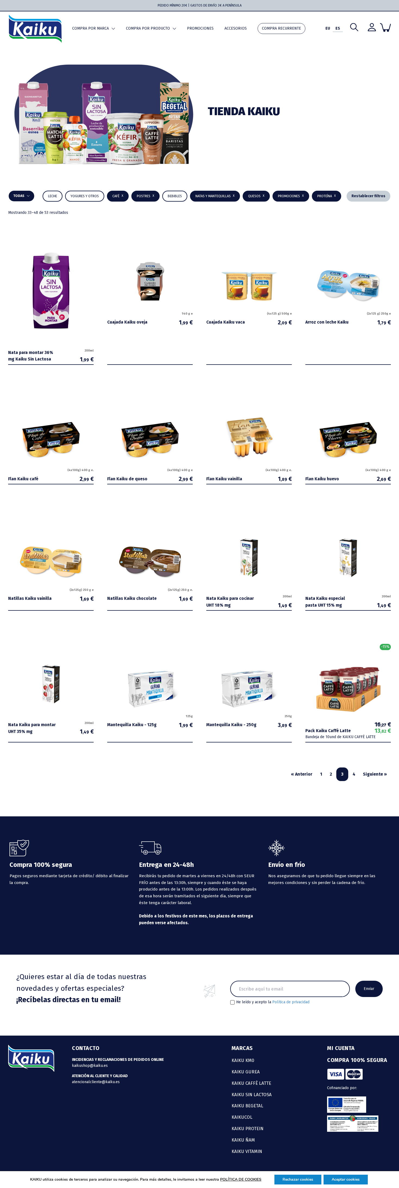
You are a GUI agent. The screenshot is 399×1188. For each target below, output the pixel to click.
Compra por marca (90, 28)
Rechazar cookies (298, 1179)
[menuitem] (328, 28)
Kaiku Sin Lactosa (252, 1094)
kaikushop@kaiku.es (90, 1065)
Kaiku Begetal (247, 1105)
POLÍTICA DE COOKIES (240, 1179)
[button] (175, 196)
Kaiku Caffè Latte (251, 1083)
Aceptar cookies (346, 1179)
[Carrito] (385, 27)
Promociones (200, 28)
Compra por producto (148, 28)
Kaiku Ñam (243, 1140)
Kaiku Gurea (246, 1071)
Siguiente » (375, 774)
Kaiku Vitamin (247, 1151)
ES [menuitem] (337, 28)
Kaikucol (242, 1117)
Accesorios (235, 28)
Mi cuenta (341, 1048)
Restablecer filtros (368, 196)
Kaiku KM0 (243, 1060)
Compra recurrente (281, 28)
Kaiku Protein (248, 1128)
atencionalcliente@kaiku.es (96, 1082)
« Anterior (301, 774)
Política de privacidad (290, 1002)
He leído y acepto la (272, 1002)
